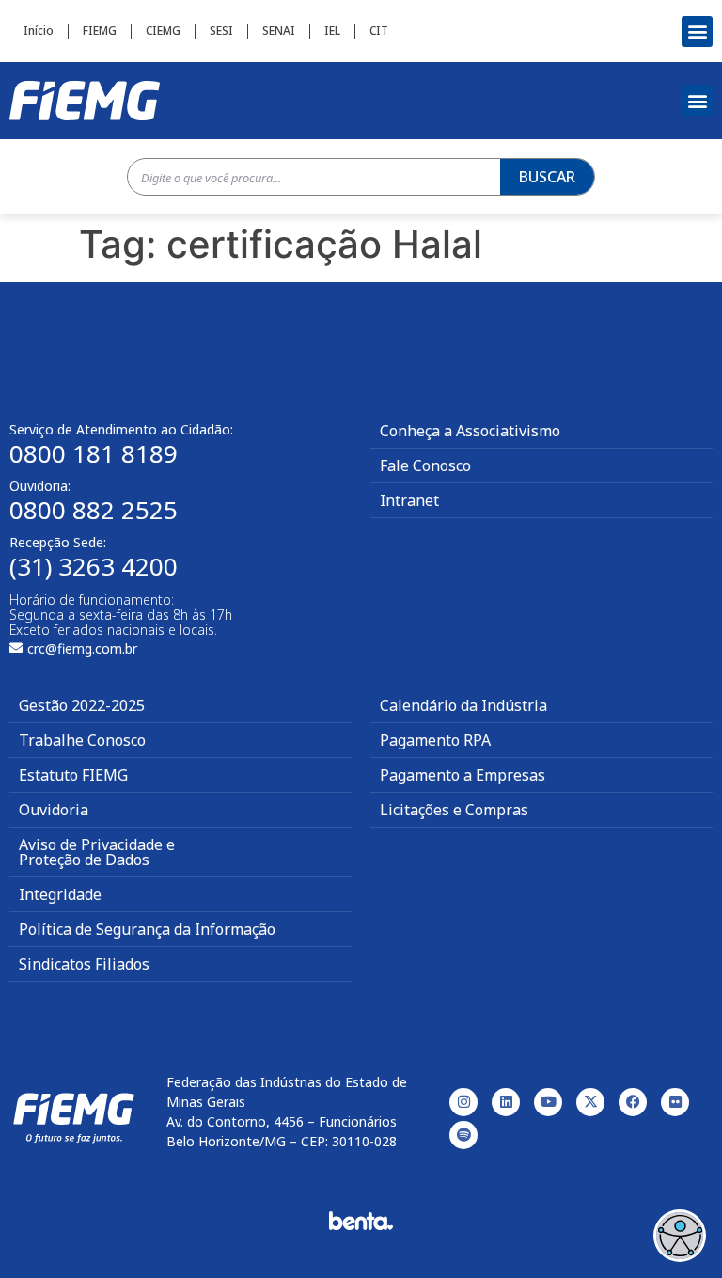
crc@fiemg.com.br (82, 648)
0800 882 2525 (93, 510)
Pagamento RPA (435, 740)
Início (39, 31)
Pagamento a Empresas (462, 775)
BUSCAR (547, 176)
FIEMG (100, 31)
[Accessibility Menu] (679, 1235)
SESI (221, 31)
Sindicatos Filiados (84, 964)
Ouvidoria (53, 809)
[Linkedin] (506, 1102)
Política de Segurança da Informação (147, 929)
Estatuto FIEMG (73, 775)
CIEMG (163, 31)
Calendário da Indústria (463, 705)
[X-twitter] (590, 1102)
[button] (697, 31)
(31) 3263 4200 (93, 566)
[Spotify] (463, 1135)
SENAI (278, 31)
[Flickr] (675, 1102)
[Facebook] (633, 1102)
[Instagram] (463, 1102)
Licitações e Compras (454, 809)
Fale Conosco (425, 465)
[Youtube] (548, 1102)
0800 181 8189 (93, 453)
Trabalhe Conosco (82, 740)
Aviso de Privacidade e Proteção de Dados (97, 852)
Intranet (409, 500)
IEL (332, 31)
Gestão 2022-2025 (82, 705)
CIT (378, 31)
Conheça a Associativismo (470, 430)
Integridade (60, 894)
